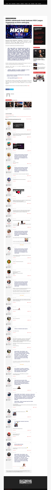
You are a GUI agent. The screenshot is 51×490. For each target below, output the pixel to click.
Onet (15, 18)
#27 (30, 432)
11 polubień (29, 332)
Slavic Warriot (9, 223)
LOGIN (10, 3)
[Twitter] (44, 0)
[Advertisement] (25, 10)
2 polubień (29, 430)
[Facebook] (42, 0)
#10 (30, 218)
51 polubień (29, 175)
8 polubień (29, 150)
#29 (30, 452)
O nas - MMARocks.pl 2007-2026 (9, 489)
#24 (36, 392)
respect (9, 203)
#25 (30, 409)
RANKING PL (22, 3)
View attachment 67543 (18, 445)
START (7, 3)
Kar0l (9, 321)
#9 (30, 208)
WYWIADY (26, 3)
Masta (9, 192)
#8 (30, 198)
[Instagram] (43, 0)
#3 (30, 142)
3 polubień (29, 390)
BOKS (29, 3)
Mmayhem (9, 182)
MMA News (12, 18)
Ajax (9, 264)
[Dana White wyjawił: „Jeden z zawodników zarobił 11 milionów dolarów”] (10, 104)
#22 (30, 366)
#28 (30, 442)
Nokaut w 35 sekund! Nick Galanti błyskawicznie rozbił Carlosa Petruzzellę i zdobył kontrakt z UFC (27, 109)
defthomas (9, 136)
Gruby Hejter (9, 331)
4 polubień (29, 196)
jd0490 (9, 274)
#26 (30, 419)
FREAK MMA (32, 3)
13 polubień (29, 213)
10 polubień (29, 450)
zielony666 (9, 284)
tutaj (28, 85)
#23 (30, 378)
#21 (30, 349)
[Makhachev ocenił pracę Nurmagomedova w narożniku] (18, 104)
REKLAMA (39, 3)
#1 (30, 121)
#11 (30, 229)
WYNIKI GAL (18, 3)
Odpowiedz (14, 150)
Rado (9, 157)
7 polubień (29, 275)
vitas (9, 311)
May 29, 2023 (20, 77)
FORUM (36, 3)
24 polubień (29, 436)
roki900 (9, 213)
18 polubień (29, 347)
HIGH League (8, 18)
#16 (30, 297)
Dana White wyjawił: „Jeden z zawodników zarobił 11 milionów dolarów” (9, 109)
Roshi (9, 146)
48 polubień (29, 163)
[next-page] (7, 110)
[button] (44, 3)
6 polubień (29, 227)
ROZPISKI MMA (13, 3)
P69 (8, 251)
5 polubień (29, 257)
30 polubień (29, 203)
